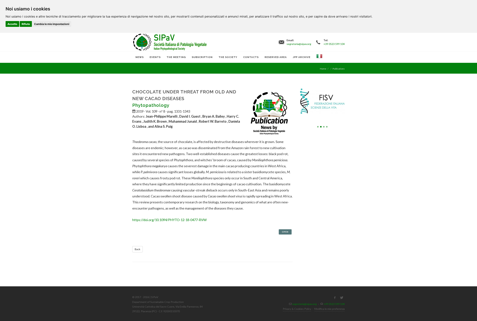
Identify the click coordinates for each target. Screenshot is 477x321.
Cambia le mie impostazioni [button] (51, 24)
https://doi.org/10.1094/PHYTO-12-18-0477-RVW (169, 220)
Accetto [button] (12, 24)
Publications (339, 68)
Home (323, 68)
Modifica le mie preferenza (329, 308)
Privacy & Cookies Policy (297, 308)
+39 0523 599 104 (334, 304)
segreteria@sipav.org (304, 304)
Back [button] (137, 249)
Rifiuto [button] (26, 24)
